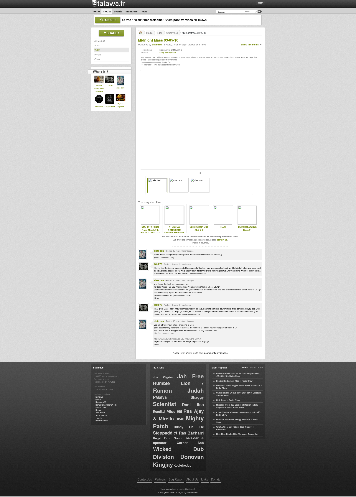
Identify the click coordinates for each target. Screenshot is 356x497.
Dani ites (193, 404)
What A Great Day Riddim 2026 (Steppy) (234, 427)
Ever (260, 367)
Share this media (250, 44)
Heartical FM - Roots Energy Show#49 (233, 419)
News (144, 11)
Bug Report (176, 479)
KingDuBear (110, 106)
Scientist (164, 404)
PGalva (160, 397)
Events (118, 11)
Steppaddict (165, 433)
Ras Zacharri (191, 433)
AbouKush (100, 412)
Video (97, 49)
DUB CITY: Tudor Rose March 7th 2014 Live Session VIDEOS (150, 231)
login (182, 352)
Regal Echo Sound (168, 438)
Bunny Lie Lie (189, 427)
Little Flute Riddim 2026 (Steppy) (230, 434)
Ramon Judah (178, 390)
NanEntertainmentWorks (106, 405)
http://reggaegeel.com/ (164, 333)
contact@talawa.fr (187, 489)
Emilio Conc (100, 407)
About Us (192, 479)
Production (221, 429)
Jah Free (190, 376)
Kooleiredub (182, 465)
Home (96, 11)
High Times (221, 400)
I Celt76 (110, 85)
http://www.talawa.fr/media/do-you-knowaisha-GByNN (178, 338)
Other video (172, 32)
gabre (98, 399)
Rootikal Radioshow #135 (227, 381)
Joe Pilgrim (163, 377)
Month (253, 367)
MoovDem (99, 106)
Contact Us (145, 479)
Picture (97, 54)
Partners (160, 479)
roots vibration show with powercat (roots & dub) (238, 412)
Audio (97, 45)
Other (97, 59)
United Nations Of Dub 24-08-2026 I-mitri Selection (238, 392)
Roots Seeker (101, 420)
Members (132, 11)
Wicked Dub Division (178, 452)
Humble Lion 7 (178, 383)
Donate (215, 479)
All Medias (99, 40)
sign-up (192, 352)
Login (260, 2)
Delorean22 (100, 402)
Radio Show (234, 376)
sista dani (120, 88)
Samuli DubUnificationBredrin (99, 88)
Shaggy (197, 397)
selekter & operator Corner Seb (178, 440)
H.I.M (223, 226)
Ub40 (179, 419)
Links (204, 479)
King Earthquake (167, 52)
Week (245, 367)
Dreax (98, 410)
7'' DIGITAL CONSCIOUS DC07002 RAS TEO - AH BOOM (174, 231)
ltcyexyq (99, 397)
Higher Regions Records (120, 107)
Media (107, 11)
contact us (222, 239)
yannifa (98, 418)
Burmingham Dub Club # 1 (198, 228)
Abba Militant (101, 415)
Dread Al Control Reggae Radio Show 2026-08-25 (238, 385)
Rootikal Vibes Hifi (167, 411)
